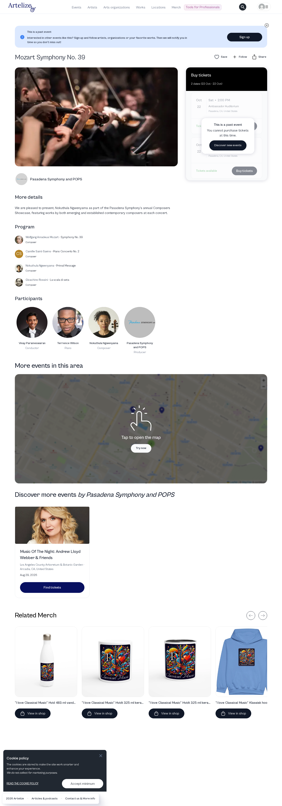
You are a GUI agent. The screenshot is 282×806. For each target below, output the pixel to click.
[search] (242, 7)
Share (262, 57)
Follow (243, 57)
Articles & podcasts (45, 798)
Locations (159, 7)
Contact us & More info (80, 798)
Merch (176, 7)
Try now (141, 448)
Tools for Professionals (203, 7)
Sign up (244, 37)
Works (140, 7)
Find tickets (52, 587)
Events (76, 7)
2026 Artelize (15, 798)
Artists (92, 7)
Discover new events (228, 145)
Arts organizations (116, 7)
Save (224, 57)
